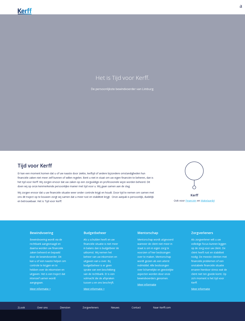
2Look (21, 307)
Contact (136, 307)
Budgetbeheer (95, 233)
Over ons (42, 307)
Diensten (65, 307)
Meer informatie (146, 284)
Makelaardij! (208, 200)
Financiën (190, 200)
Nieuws (115, 307)
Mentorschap (147, 233)
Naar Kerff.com (162, 307)
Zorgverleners (202, 233)
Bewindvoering (41, 233)
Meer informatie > (40, 289)
